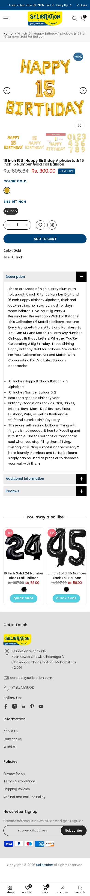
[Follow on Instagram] (14, 706)
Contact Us (12, 739)
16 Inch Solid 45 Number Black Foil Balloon (66, 575)
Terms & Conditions (19, 781)
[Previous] (6, 90)
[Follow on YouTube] (41, 706)
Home (8, 33)
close (83, 5)
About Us (10, 731)
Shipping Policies (16, 789)
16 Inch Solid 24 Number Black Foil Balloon (24, 575)
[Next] (83, 90)
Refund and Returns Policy (24, 797)
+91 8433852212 (22, 688)
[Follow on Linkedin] (23, 706)
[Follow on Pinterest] (32, 706)
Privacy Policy (14, 773)
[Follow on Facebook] (5, 706)
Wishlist (9, 747)
